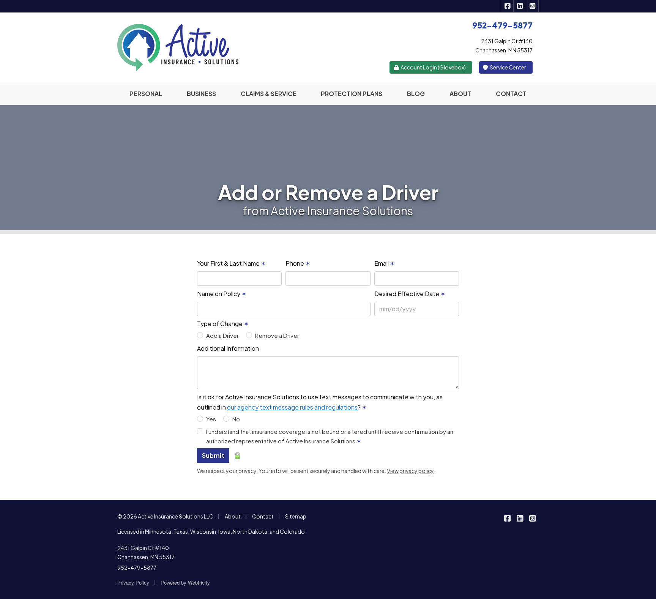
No (236, 418)
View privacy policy (410, 470)
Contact (263, 516)
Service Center (507, 67)
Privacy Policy (133, 582)
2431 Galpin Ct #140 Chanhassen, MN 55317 (146, 552)
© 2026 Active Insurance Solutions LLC (165, 516)
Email (384, 263)
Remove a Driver (277, 335)
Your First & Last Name (231, 263)
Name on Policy (221, 294)
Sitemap (295, 516)
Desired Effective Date (409, 294)
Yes (211, 418)
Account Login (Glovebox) (433, 67)
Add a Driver (222, 335)
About (233, 516)
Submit (213, 455)
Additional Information (228, 348)
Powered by (185, 582)
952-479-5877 (136, 567)
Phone (297, 263)
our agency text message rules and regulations (292, 407)
